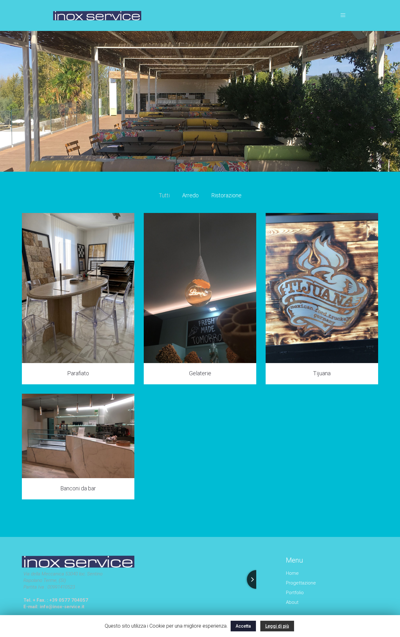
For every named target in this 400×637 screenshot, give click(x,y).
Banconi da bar (78, 488)
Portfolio (295, 592)
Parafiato (78, 373)
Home (292, 573)
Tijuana (322, 373)
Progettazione (301, 583)
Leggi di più (277, 626)
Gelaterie (200, 373)
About (292, 602)
